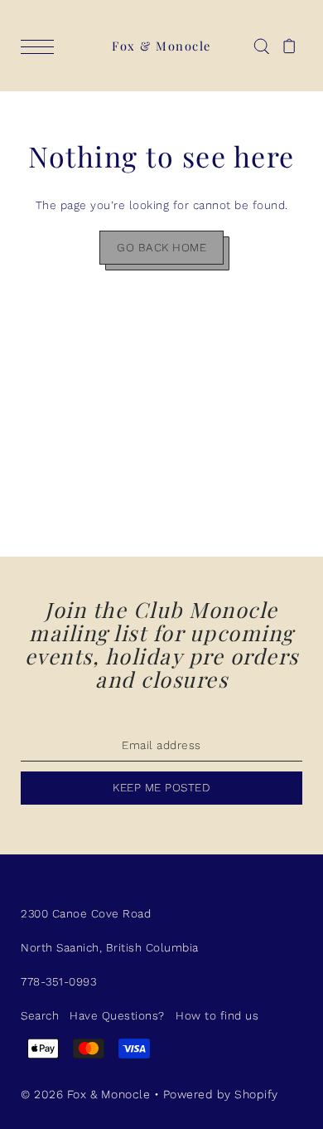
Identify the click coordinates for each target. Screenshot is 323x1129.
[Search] (261, 45)
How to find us (217, 1015)
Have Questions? (117, 1015)
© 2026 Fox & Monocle (87, 1094)
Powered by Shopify (220, 1094)
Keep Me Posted (161, 787)
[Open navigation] (41, 46)
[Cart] (289, 45)
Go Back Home (161, 247)
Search (40, 1015)
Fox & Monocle (161, 45)
